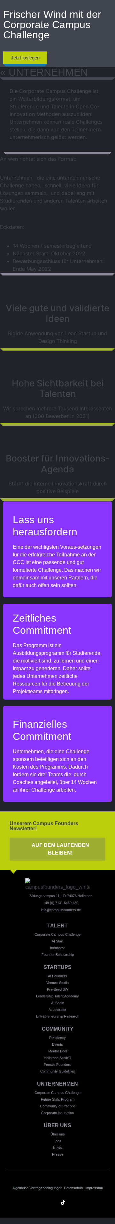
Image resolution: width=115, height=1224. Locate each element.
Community (57, 1029)
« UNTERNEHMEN (44, 72)
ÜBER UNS (57, 1125)
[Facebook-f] (85, 1202)
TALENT (57, 925)
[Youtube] (52, 1202)
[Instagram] (40, 1202)
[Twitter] (74, 1202)
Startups (57, 967)
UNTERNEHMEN (57, 1084)
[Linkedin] (29, 1202)
